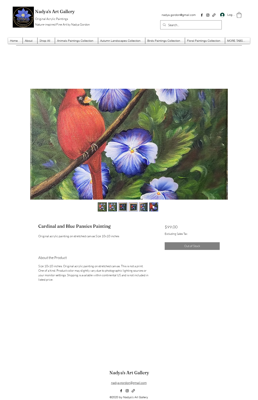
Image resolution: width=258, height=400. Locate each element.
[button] (239, 15)
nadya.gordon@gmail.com (179, 15)
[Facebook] (202, 15)
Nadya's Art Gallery (129, 372)
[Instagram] (208, 15)
